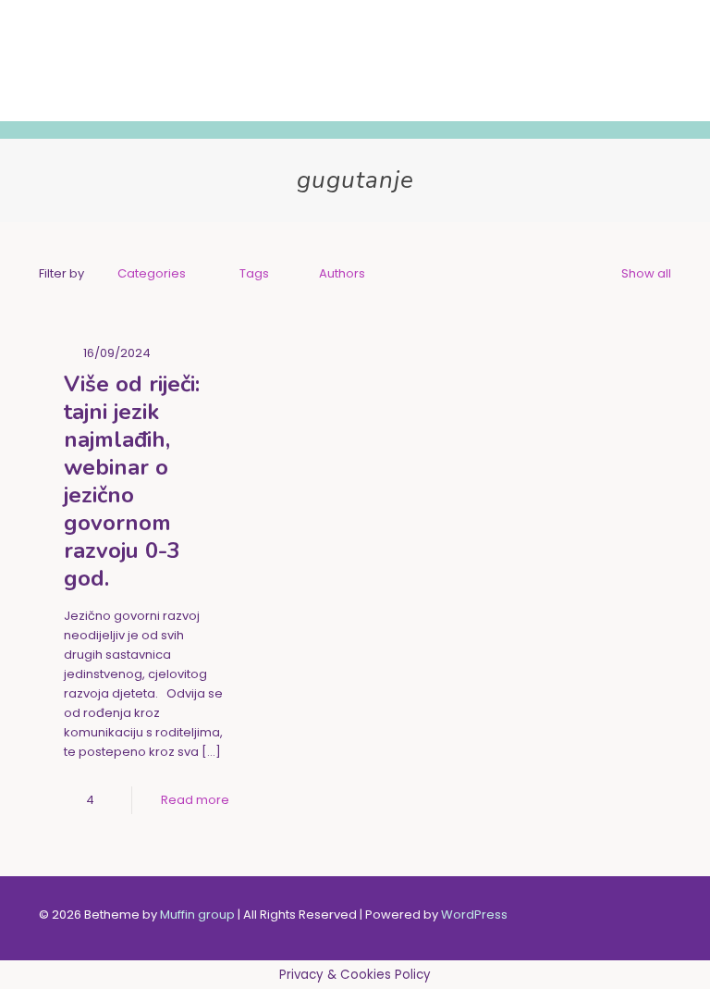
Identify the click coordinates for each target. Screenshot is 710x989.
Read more (195, 800)
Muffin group (197, 914)
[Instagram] (576, 913)
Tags (254, 273)
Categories (151, 273)
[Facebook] (551, 913)
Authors (342, 273)
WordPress (474, 914)
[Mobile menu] (641, 60)
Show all (646, 273)
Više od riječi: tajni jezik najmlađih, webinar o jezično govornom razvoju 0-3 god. (132, 481)
